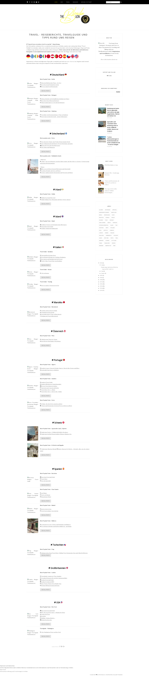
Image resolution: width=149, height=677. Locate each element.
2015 (101, 286)
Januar (103, 273)
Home (56, 2)
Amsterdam (107, 209)
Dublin (113, 217)
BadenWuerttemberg (104, 212)
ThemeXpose (102, 674)
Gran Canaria (102, 222)
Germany (112, 220)
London (101, 232)
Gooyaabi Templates (118, 674)
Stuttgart (113, 240)
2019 (101, 277)
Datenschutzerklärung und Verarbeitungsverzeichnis (14, 671)
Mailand (112, 232)
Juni (102, 271)
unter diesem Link (71, 61)
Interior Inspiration (103, 225)
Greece (109, 222)
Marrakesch (109, 235)
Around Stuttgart (86, 2)
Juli (102, 265)
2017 (101, 282)
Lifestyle (106, 230)
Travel (68, 2)
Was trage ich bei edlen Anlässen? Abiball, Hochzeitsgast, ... (111, 190)
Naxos (100, 237)
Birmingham (107, 214)
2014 (101, 288)
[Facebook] (108, 75)
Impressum (3, 669)
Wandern (75, 2)
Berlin (100, 214)
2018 (101, 279)
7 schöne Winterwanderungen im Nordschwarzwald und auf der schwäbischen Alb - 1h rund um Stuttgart (113, 140)
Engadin (101, 220)
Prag (117, 237)
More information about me (109, 59)
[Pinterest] (110, 75)
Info (62, 2)
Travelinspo (107, 243)
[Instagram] (109, 75)
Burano (107, 217)
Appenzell (114, 209)
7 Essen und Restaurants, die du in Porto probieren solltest (112, 182)
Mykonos (116, 235)
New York (106, 237)
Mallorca (101, 235)
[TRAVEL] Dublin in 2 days (111, 165)
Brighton (101, 217)
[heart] (107, 75)
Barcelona (113, 212)
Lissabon (112, 230)
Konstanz (101, 227)
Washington (108, 245)
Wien (114, 245)
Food (106, 220)
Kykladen (112, 227)
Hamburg (115, 222)
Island (111, 225)
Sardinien (101, 240)
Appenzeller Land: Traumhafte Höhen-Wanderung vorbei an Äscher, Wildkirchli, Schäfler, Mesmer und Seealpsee (112, 126)
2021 (101, 263)
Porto (112, 237)
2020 (101, 275)
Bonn (113, 214)
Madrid (106, 232)
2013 (101, 290)
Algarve (101, 209)
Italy (116, 225)
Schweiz (107, 240)
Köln (100, 230)
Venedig (113, 243)
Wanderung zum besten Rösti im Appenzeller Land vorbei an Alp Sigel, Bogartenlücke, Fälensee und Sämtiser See (113, 112)
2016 (101, 284)
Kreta (107, 227)
